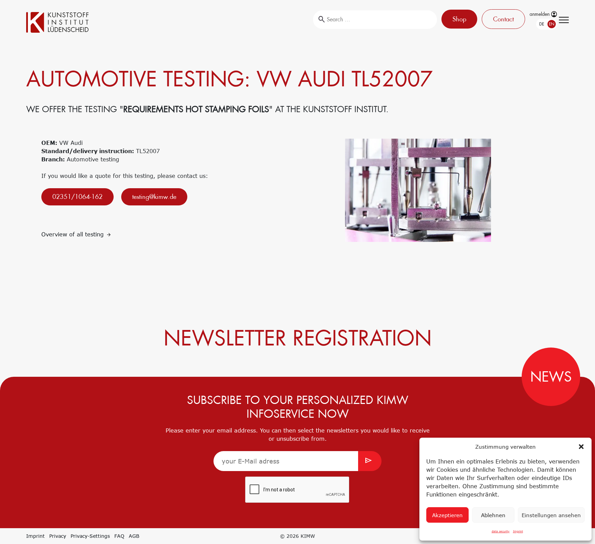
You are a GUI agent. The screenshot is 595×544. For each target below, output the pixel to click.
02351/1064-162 (77, 197)
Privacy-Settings (90, 536)
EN (543, 24)
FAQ (119, 536)
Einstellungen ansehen (551, 515)
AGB (134, 536)
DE (533, 24)
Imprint (518, 531)
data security (501, 531)
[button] (581, 446)
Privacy (57, 536)
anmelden (540, 14)
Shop (457, 19)
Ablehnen (493, 515)
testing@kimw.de (154, 197)
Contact (501, 19)
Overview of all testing (73, 234)
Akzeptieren (447, 515)
